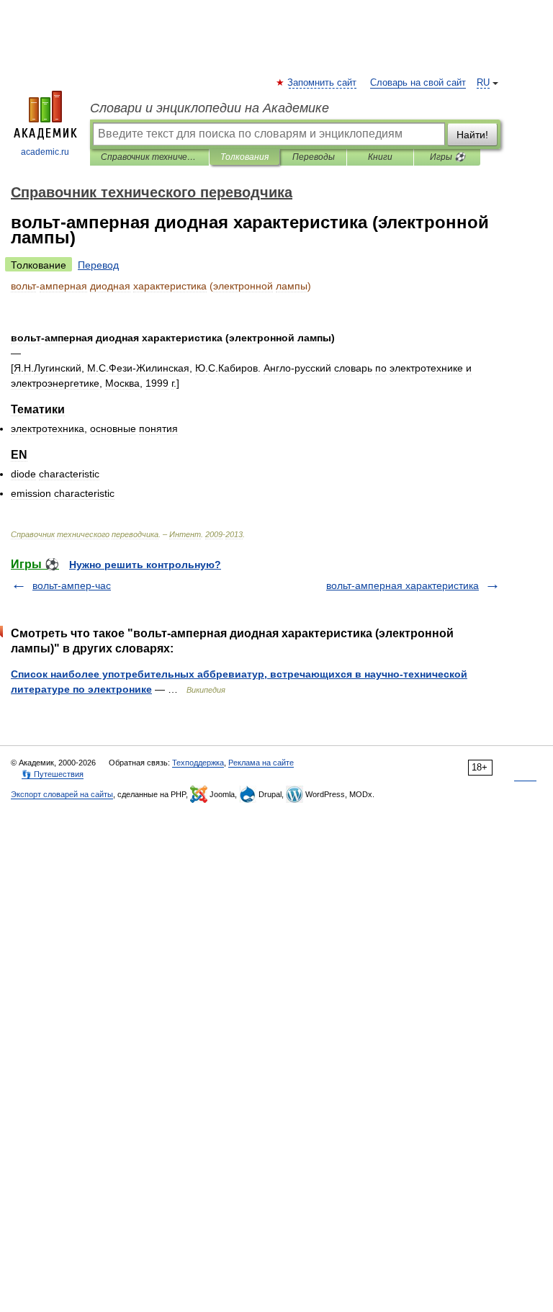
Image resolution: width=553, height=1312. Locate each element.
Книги (380, 157)
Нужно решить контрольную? (145, 564)
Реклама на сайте (261, 762)
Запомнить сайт (322, 83)
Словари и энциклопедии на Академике (209, 108)
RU (483, 83)
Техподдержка (198, 762)
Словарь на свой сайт (418, 83)
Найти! (472, 134)
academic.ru (45, 152)
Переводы (313, 157)
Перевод (98, 265)
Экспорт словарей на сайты (62, 794)
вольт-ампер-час (71, 585)
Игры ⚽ (447, 157)
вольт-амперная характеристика (402, 585)
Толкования (244, 157)
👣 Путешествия (53, 774)
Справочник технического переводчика (149, 157)
